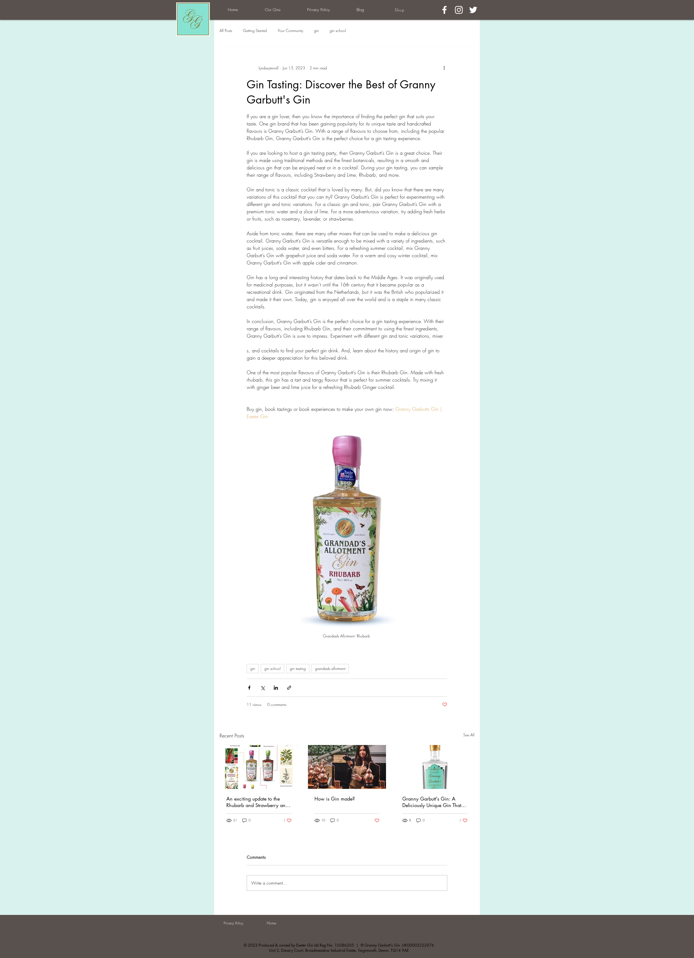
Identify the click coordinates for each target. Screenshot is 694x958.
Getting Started (255, 30)
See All (468, 734)
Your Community (290, 30)
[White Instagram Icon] (459, 10)
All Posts (226, 30)
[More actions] (444, 67)
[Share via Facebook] (249, 687)
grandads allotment (330, 668)
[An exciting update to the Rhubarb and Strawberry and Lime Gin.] (259, 767)
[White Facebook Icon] (444, 10)
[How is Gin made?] (347, 767)
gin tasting (298, 668)
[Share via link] (289, 687)
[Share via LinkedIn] (275, 687)
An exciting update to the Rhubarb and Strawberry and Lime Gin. (257, 801)
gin (316, 30)
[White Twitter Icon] (473, 10)
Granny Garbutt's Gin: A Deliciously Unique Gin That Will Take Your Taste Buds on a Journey (434, 801)
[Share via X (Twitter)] (262, 687)
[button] (272, 10)
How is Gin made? (334, 798)
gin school (338, 30)
